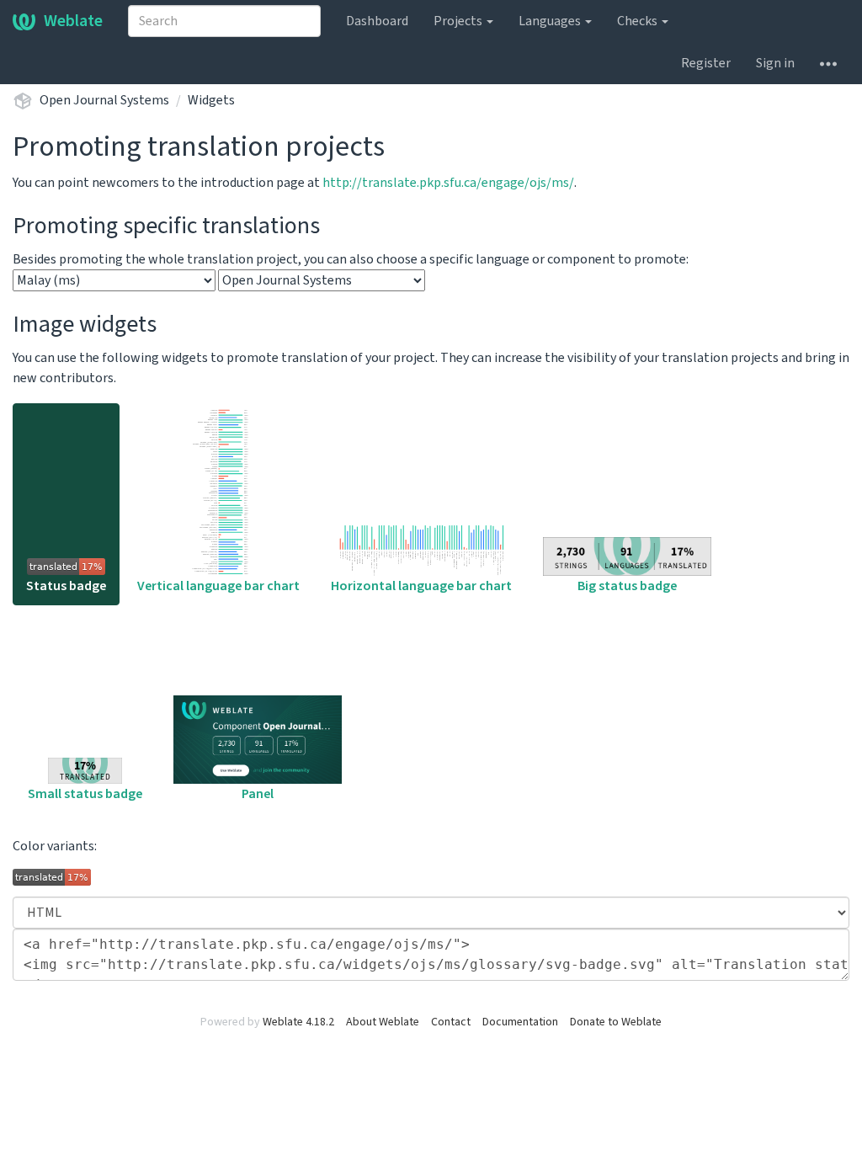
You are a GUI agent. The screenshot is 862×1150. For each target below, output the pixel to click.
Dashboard (377, 21)
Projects (459, 21)
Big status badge (627, 586)
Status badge (66, 586)
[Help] (828, 63)
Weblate (73, 21)
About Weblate (382, 1022)
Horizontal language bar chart (421, 586)
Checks (638, 21)
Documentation (520, 1022)
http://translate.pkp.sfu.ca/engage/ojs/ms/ (448, 182)
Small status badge (85, 794)
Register (706, 63)
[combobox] (224, 21)
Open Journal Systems (104, 100)
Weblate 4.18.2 (298, 1022)
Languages (551, 21)
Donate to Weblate (616, 1022)
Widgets (211, 100)
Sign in (775, 63)
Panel (258, 794)
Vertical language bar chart (218, 586)
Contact (451, 1022)
